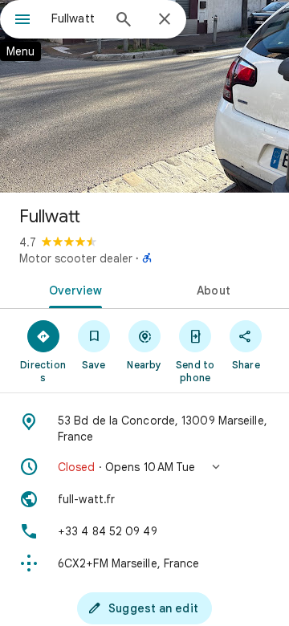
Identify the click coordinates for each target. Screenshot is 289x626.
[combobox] (76, 18)
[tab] (72, 289)
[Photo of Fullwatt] (144, 96)
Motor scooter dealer (75, 258)
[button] (144, 467)
